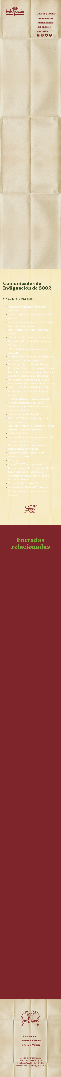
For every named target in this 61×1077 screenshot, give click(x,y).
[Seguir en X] (42, 35)
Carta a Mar (19, 789)
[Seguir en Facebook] (38, 35)
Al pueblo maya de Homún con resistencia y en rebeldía (27, 840)
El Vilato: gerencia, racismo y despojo (27, 657)
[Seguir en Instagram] (50, 35)
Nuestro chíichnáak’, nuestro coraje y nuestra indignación (29, 606)
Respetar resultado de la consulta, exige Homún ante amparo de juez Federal (29, 741)
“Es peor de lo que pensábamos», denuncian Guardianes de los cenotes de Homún (27, 938)
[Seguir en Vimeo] (46, 35)
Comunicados (26, 298)
